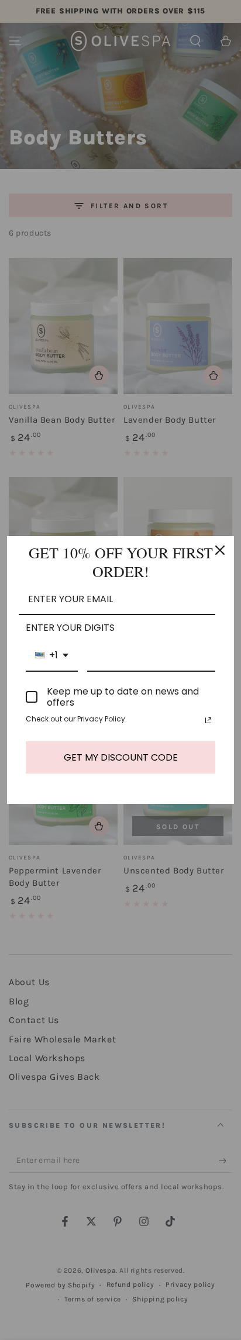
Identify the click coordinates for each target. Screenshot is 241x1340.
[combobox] (52, 655)
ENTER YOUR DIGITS (70, 627)
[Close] (220, 550)
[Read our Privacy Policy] (208, 720)
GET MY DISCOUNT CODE (121, 757)
